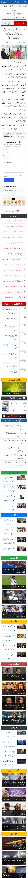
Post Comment (9, 180)
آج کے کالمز (5, 6)
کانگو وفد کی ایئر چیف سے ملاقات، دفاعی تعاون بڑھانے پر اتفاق (13, 434)
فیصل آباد (13, 403)
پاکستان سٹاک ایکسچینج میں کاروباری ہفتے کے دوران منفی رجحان (9, 659)
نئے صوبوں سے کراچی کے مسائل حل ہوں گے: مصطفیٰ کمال (9, 481)
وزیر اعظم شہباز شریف (19, 14)
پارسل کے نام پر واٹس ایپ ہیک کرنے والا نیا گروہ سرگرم (9, 746)
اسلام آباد (22, 407)
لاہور (23, 403)
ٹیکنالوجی (12, 728)
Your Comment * (7, 162)
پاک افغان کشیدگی (20, 18)
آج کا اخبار (12, 6)
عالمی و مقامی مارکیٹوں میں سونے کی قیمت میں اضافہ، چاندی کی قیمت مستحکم (9, 640)
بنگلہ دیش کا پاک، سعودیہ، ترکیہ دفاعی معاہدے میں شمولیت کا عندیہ (9, 553)
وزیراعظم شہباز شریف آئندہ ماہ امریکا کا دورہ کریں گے (9, 500)
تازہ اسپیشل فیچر (12, 380)
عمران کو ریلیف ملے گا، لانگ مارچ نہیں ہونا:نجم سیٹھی (13, 442)
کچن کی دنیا (14, 372)
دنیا (13, 515)
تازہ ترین (19, 6)
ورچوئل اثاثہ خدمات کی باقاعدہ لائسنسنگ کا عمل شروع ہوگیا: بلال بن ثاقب (9, 649)
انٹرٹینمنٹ (12, 664)
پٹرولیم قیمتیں (8, 18)
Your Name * (6, 149)
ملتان (14, 410)
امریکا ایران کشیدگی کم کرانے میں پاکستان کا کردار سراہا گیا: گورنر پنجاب (9, 491)
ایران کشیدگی (8, 13)
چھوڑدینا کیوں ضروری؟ (11, 319)
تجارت (12, 621)
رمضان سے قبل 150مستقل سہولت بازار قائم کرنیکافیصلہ (13, 456)
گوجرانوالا (13, 407)
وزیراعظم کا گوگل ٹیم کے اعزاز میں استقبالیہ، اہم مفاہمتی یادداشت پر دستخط (9, 737)
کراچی (23, 410)
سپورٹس (12, 558)
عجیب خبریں (12, 770)
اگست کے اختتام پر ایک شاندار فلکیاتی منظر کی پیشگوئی (9, 765)
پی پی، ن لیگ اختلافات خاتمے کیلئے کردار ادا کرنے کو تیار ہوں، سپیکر (13, 464)
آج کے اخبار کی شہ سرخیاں (12, 420)
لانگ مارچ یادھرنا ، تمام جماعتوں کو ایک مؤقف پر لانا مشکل (13, 449)
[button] (4, 388)
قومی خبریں (12, 472)
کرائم (12, 834)
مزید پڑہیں (12, 216)
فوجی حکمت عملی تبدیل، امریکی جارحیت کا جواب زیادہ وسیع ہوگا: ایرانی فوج (9, 524)
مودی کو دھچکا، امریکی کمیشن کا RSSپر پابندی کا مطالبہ (13, 427)
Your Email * (6, 155)
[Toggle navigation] (25, 2)
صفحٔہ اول (25, 6)
